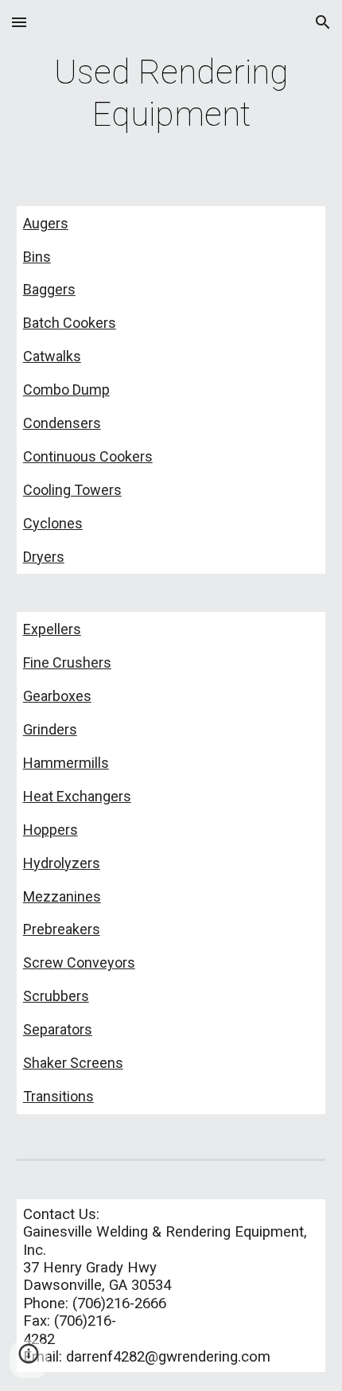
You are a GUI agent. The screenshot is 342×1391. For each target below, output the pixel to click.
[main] (171, 93)
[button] (19, 22)
